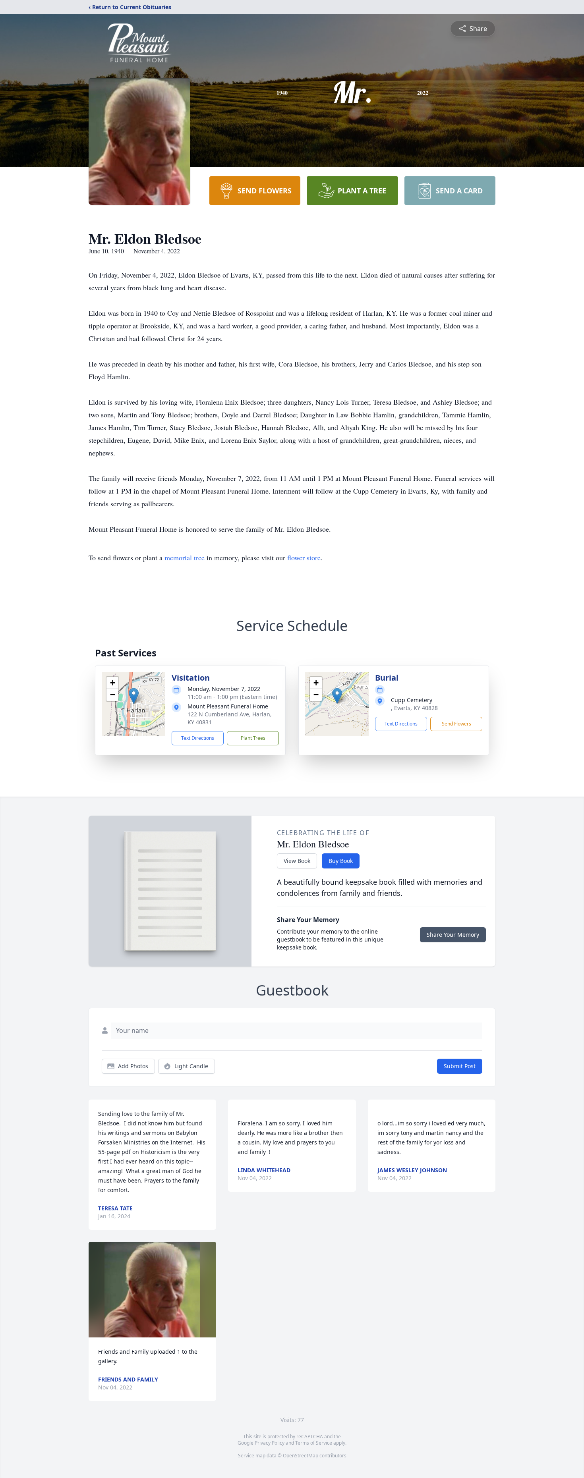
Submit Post (460, 1066)
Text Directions (197, 738)
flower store (304, 557)
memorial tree (184, 557)
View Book (297, 860)
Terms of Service (313, 1442)
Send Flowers (456, 723)
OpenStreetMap (300, 1455)
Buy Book (341, 860)
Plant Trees (253, 738)
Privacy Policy (269, 1442)
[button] (134, 696)
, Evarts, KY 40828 (414, 708)
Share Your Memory (453, 934)
